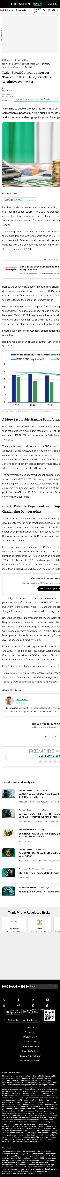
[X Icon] (8, 999)
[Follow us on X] (44, 10)
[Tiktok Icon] (52, 1005)
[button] (5, 4)
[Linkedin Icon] (37, 999)
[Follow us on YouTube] (53, 10)
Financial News (22, 60)
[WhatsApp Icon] (37, 1005)
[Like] (46, 737)
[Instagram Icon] (8, 1005)
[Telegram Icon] (23, 1005)
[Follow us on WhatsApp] (49, 10)
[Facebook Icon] (23, 999)
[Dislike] (55, 737)
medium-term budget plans (36, 475)
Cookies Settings (30, 1046)
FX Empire (7, 60)
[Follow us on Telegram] (58, 10)
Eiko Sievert (22, 699)
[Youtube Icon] (52, 999)
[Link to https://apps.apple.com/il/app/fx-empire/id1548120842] (13, 1012)
